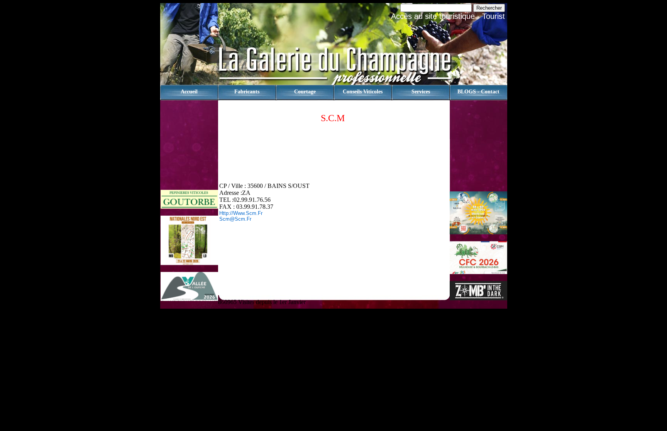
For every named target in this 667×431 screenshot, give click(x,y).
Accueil (189, 92)
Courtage (305, 92)
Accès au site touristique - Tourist (448, 16)
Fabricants (246, 92)
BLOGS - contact (478, 92)
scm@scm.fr (235, 219)
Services (420, 92)
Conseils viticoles (363, 92)
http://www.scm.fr (240, 213)
